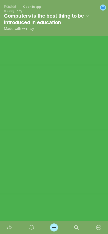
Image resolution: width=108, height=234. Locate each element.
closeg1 (10, 11)
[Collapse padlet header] (87, 15)
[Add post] (54, 227)
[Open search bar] (76, 227)
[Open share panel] (9, 227)
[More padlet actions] (99, 227)
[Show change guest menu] (103, 8)
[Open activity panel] (31, 227)
